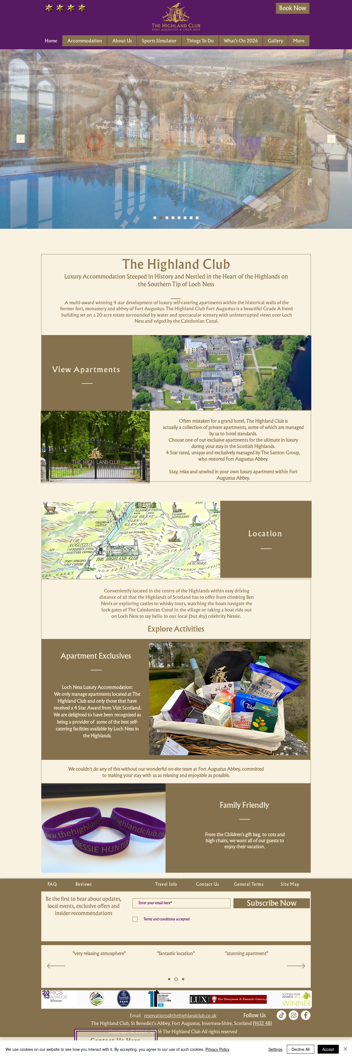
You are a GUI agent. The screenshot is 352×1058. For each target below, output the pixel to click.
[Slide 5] (169, 979)
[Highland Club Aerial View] (154, 217)
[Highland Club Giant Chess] (179, 217)
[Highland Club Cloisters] (173, 217)
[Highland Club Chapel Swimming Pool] (161, 217)
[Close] (345, 1049)
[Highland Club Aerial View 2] (185, 217)
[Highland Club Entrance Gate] (191, 217)
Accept (328, 1049)
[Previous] (20, 139)
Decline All (301, 1049)
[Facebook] (305, 1015)
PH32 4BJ (262, 1023)
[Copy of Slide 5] (175, 979)
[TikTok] (281, 1015)
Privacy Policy (217, 1049)
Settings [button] (275, 1049)
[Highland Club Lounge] (167, 217)
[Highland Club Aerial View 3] (197, 217)
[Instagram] (293, 1015)
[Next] (331, 139)
